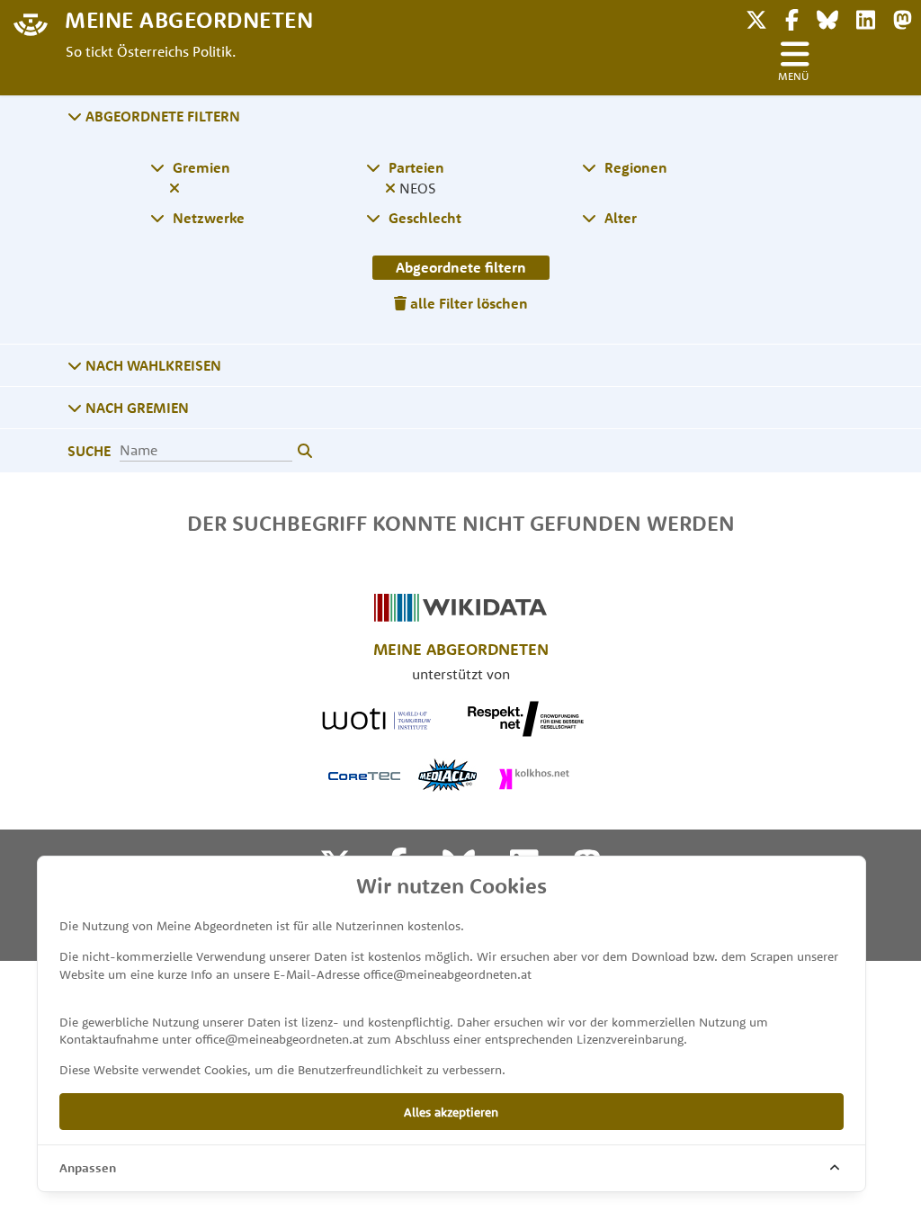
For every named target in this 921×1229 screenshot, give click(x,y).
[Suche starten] (304, 451)
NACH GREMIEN (135, 408)
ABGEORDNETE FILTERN (161, 116)
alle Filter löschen (467, 303)
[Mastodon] (902, 17)
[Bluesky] (827, 17)
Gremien (199, 167)
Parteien (414, 167)
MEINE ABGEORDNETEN (189, 18)
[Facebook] (792, 17)
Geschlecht (423, 218)
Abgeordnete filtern (461, 267)
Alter (619, 218)
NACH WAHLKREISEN (151, 365)
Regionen (634, 167)
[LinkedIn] (865, 17)
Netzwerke (207, 218)
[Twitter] (756, 17)
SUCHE (89, 451)
